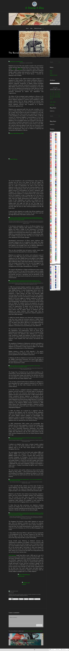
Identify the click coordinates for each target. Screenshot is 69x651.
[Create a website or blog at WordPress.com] (34, 649)
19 (56, 95)
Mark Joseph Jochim (14, 591)
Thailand (20, 69)
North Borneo (12, 555)
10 (53, 93)
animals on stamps (13, 594)
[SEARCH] (43, 28)
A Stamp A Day (34, 8)
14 (59, 93)
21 (59, 95)
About (27, 28)
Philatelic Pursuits (37, 28)
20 (58, 95)
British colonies (28, 594)
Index (31, 28)
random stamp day (24, 595)
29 (50, 98)
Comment (39, 625)
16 (52, 95)
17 (53, 95)
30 (52, 98)
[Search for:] (55, 62)
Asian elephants (20, 594)
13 (58, 93)
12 (56, 93)
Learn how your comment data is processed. (33, 631)
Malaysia (11, 595)
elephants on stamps (36, 594)
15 (50, 95)
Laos (13, 69)
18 (55, 95)
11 (55, 93)
